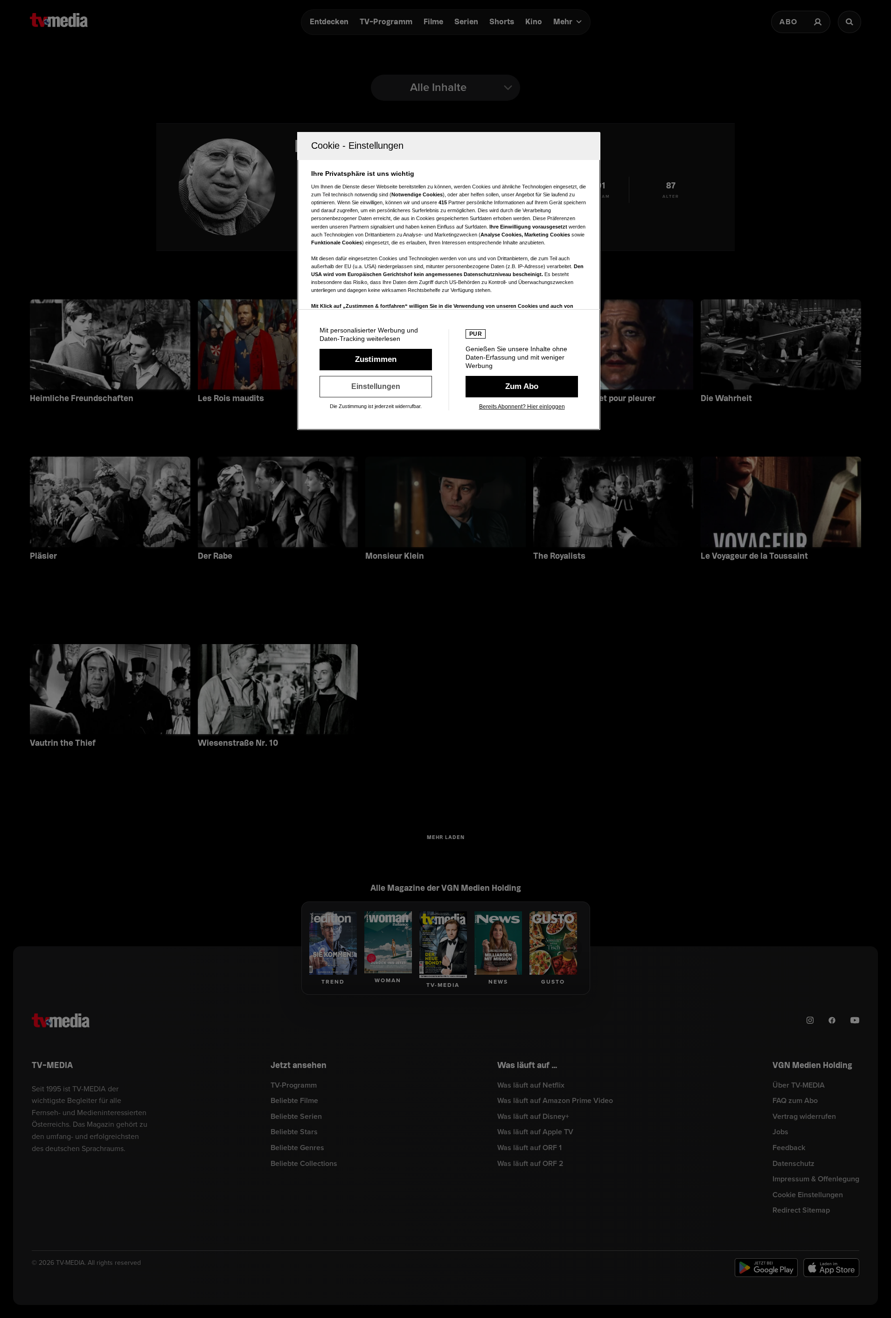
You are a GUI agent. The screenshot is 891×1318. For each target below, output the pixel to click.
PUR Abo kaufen (522, 386)
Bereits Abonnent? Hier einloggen (522, 406)
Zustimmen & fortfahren (376, 359)
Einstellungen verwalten (376, 386)
